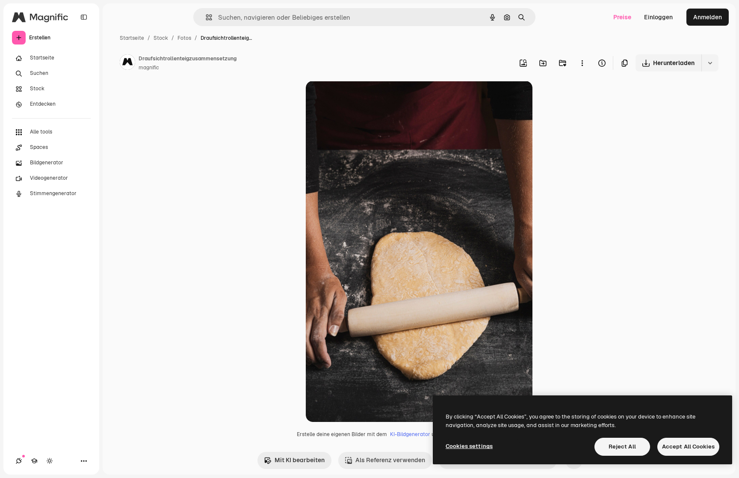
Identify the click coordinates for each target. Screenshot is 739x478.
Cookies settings (469, 446)
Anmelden (707, 17)
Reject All (622, 446)
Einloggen (658, 17)
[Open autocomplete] (205, 17)
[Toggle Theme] (49, 461)
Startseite (132, 38)
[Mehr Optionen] (582, 62)
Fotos (184, 38)
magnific (149, 67)
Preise (622, 17)
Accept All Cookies (688, 446)
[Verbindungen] (19, 461)
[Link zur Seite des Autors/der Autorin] (127, 63)
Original (360, 97)
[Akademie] (34, 461)
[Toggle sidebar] (84, 17)
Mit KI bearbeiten (300, 460)
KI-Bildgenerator (410, 434)
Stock (161, 38)
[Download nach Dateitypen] (709, 62)
